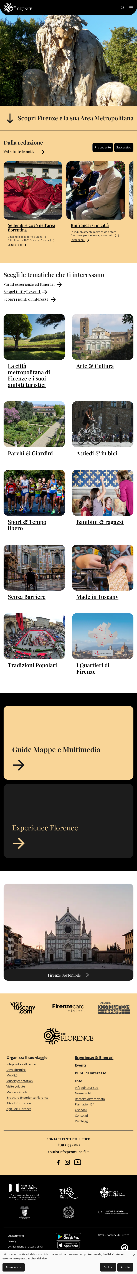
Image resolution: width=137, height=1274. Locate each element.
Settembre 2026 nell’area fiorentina (31, 227)
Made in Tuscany (97, 596)
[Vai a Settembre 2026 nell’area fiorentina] (33, 190)
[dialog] (68, 1262)
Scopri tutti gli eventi (22, 291)
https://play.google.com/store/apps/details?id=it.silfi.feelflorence (68, 1237)
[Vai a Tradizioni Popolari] (34, 636)
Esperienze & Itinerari (94, 1057)
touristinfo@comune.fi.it (68, 1151)
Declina (108, 1267)
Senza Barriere (26, 596)
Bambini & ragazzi (100, 521)
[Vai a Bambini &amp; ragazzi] (102, 493)
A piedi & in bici (96, 453)
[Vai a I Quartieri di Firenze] (102, 636)
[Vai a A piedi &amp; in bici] (102, 424)
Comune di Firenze (118, 1235)
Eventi (80, 1065)
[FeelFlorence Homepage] (18, 7)
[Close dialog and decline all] (134, 1253)
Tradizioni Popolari (32, 665)
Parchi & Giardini (30, 453)
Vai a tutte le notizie (21, 151)
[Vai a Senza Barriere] (34, 568)
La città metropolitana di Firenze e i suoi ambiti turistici (29, 375)
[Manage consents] (124, 1247)
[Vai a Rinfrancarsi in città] (95, 190)
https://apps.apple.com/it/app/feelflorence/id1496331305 (68, 1245)
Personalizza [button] (13, 1267)
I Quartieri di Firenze (93, 668)
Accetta (125, 1267)
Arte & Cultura (95, 365)
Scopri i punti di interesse (26, 298)
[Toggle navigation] (131, 7)
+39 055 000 (68, 1144)
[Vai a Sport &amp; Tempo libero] (34, 493)
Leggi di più (15, 244)
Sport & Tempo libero (27, 525)
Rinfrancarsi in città (90, 225)
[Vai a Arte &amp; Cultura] (102, 337)
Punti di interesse (90, 1073)
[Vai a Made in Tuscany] (102, 568)
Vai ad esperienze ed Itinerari (29, 283)
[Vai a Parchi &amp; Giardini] (34, 424)
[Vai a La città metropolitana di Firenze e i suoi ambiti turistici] (34, 337)
